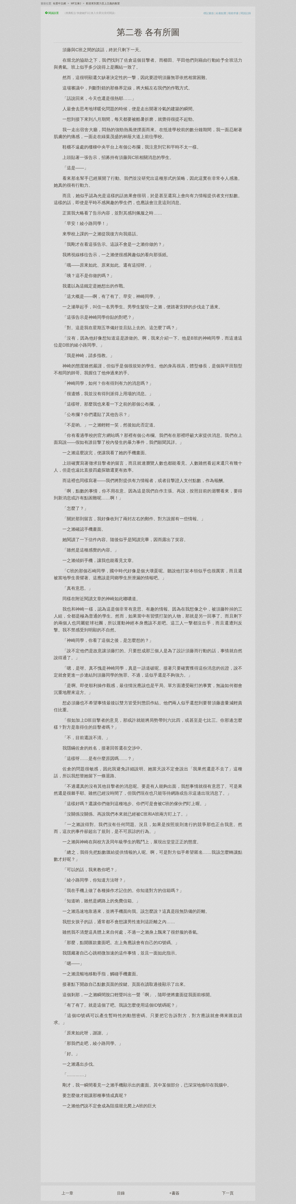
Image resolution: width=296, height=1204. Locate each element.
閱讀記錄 (246, 13)
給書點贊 (221, 13)
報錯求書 (233, 13)
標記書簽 (208, 13)
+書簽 (174, 1193)
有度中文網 (59, 3)
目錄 (121, 1193)
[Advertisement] (148, 1143)
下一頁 (228, 1193)
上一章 (67, 1193)
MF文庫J (76, 3)
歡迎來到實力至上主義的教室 (103, 3)
